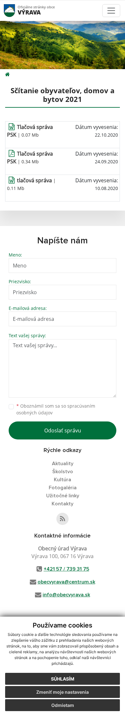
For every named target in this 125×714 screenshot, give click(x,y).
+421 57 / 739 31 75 (66, 569)
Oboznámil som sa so (55, 409)
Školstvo (62, 471)
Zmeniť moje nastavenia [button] (62, 692)
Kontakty (62, 503)
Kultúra (62, 479)
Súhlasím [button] (62, 679)
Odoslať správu (62, 430)
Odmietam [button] (62, 705)
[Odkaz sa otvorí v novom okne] (62, 519)
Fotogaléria (63, 487)
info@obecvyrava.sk (66, 594)
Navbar (15, 10)
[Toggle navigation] (111, 10)
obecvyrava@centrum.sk (66, 581)
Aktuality (62, 463)
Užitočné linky (62, 495)
